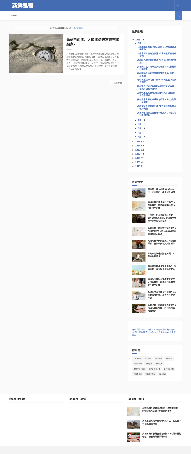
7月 (140, 120)
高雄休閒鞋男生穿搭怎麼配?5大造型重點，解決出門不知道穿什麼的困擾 (161, 282)
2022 (138, 154)
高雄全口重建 (150, 374)
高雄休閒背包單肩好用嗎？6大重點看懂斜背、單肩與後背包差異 (162, 295)
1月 (140, 136)
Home (14, 15)
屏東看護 (136, 329)
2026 (138, 40)
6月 (140, 124)
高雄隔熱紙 (140, 332)
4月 (140, 132)
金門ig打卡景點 (139, 369)
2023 (138, 150)
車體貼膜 (159, 364)
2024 (138, 146)
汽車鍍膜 (168, 358)
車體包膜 (148, 364)
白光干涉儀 (161, 329)
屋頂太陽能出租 (148, 329)
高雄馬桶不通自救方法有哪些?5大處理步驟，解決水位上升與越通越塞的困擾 (162, 231)
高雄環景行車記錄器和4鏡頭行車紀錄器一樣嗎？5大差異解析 (156, 87)
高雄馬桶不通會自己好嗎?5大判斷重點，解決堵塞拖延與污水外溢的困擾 (161, 205)
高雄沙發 (149, 332)
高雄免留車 (138, 374)
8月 (140, 43)
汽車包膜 (148, 358)
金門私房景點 (169, 369)
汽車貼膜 (158, 358)
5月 (140, 128)
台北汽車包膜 (160, 332)
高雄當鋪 (162, 374)
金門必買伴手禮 (154, 369)
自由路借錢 (138, 364)
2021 (138, 158)
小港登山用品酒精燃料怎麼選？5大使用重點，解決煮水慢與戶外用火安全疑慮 (162, 218)
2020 (138, 162)
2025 (138, 141)
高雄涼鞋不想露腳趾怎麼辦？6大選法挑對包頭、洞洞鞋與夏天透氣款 (162, 308)
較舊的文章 (117, 83)
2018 (138, 166)
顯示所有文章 (78, 28)
